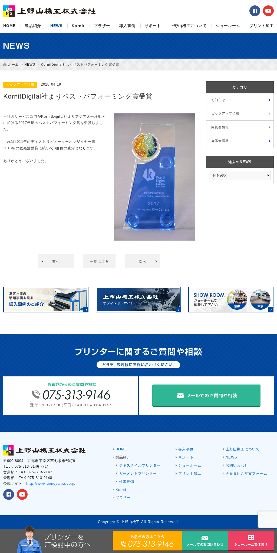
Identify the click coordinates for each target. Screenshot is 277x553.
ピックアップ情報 (225, 113)
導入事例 (127, 25)
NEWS (56, 25)
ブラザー (102, 25)
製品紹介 (33, 25)
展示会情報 (220, 141)
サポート (153, 25)
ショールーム (228, 25)
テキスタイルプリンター (140, 465)
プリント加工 (261, 25)
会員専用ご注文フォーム (246, 473)
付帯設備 (126, 482)
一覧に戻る (99, 261)
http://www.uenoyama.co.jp (50, 483)
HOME (9, 25)
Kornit (78, 25)
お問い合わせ (237, 465)
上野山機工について (188, 25)
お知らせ (218, 100)
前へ (56, 261)
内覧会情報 (220, 127)
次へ (142, 261)
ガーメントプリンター (138, 473)
